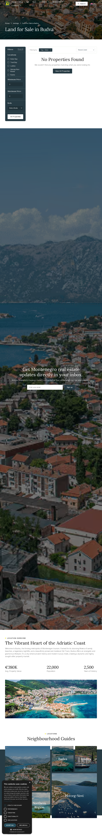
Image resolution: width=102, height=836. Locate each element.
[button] (44, 2)
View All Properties (62, 71)
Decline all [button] (23, 825)
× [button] (29, 782)
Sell (27, 2)
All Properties (15, 117)
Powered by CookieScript (17, 832)
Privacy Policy (8, 801)
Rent (34, 2)
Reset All (20, 49)
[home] (7, 3)
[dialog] (17, 807)
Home (14, 2)
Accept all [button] (10, 825)
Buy (21, 2)
